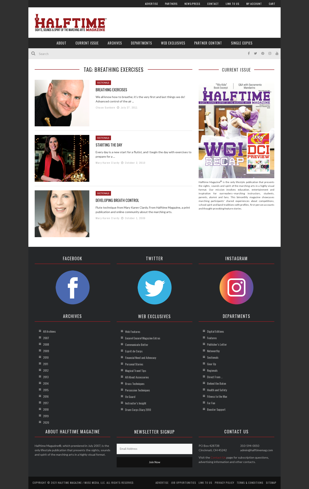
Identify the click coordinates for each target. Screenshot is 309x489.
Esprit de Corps (134, 351)
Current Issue (87, 43)
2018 (46, 409)
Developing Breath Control (117, 200)
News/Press (192, 3)
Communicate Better (136, 344)
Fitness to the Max (217, 396)
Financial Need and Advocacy (140, 357)
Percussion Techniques (137, 390)
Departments (141, 43)
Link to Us (232, 3)
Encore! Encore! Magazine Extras (142, 338)
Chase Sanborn (105, 107)
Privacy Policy (224, 482)
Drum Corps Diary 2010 (138, 409)
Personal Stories (134, 364)
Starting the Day (109, 145)
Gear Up (211, 364)
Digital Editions (215, 331)
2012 (46, 370)
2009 (46, 351)
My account (254, 3)
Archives (115, 43)
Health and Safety (217, 390)
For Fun (211, 403)
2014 (46, 383)
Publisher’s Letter (217, 344)
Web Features (132, 331)
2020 (46, 422)
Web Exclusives (173, 43)
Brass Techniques (134, 383)
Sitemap (271, 482)
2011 (45, 364)
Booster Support (216, 409)
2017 (46, 403)
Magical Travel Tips (135, 370)
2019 (46, 416)
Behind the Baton (216, 383)
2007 (46, 338)
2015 (46, 390)
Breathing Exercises (111, 89)
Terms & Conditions (250, 482)
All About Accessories (137, 377)
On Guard (130, 396)
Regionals (212, 370)
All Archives (49, 331)
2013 (46, 377)
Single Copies (241, 43)
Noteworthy (213, 351)
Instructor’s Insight (135, 403)
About (61, 43)
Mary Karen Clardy (107, 163)
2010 (46, 357)
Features (212, 338)
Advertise (151, 3)
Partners (171, 3)
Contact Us (218, 457)
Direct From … (215, 377)
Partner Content (208, 43)
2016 (46, 396)
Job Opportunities (183, 482)
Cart (272, 3)
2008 (46, 344)
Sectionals (103, 82)
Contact (213, 3)
